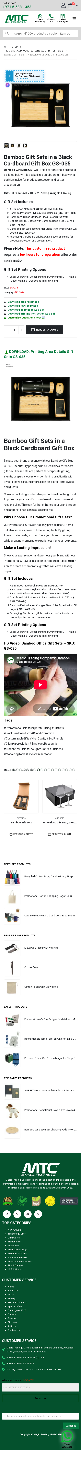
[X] (17, 1214)
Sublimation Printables (20, 1261)
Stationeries (14, 1241)
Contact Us (14, 1330)
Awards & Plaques (17, 1257)
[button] (9, 105)
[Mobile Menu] (74, 18)
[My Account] (63, 5)
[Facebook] (7, 1214)
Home (11, 1286)
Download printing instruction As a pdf (31, 313)
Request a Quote (47, 329)
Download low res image (22, 305)
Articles (12, 1326)
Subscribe (40, 1398)
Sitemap (12, 1322)
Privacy (12, 1298)
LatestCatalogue (62, 20)
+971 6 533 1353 (17, 7)
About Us (13, 1290)
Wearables (13, 1245)
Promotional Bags (17, 1249)
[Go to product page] (21, 796)
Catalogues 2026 (17, 1310)
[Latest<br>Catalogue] (63, 16)
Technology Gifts (17, 1233)
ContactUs (51, 20)
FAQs (11, 1294)
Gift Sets (19, 292)
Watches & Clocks (17, 1253)
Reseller (12, 1318)
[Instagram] (38, 1214)
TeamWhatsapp (40, 20)
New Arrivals (14, 1229)
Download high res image (23, 301)
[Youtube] (28, 1214)
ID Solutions (14, 1269)
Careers (12, 1314)
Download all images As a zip (25, 309)
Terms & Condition (17, 1302)
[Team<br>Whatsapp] (40, 16)
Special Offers (15, 1306)
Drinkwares (14, 1237)
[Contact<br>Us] (51, 16)
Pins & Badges (15, 1265)
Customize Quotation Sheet (24, 317)
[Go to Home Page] (5, 47)
